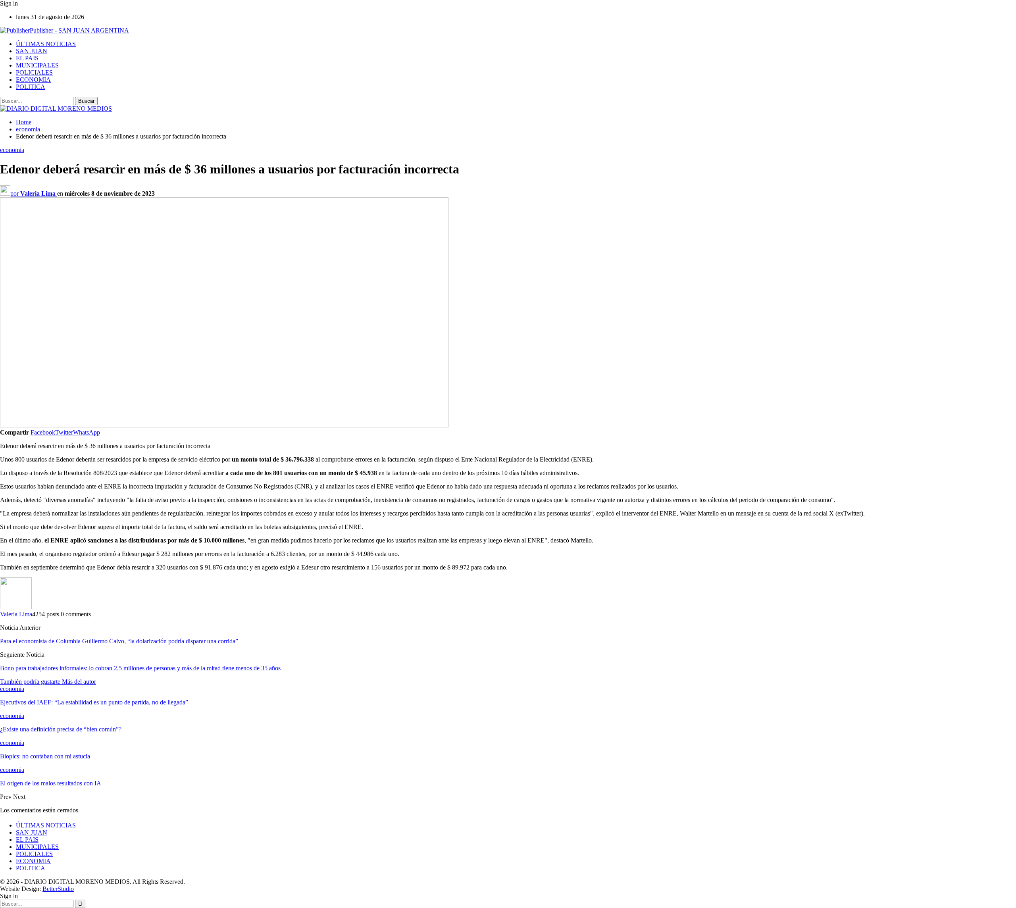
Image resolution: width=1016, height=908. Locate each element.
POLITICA (30, 86)
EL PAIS (27, 58)
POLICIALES (34, 72)
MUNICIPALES (37, 65)
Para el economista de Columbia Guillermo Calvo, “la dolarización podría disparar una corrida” (119, 641)
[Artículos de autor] (16, 607)
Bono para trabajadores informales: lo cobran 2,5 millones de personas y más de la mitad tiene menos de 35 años (140, 668)
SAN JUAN (31, 51)
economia (12, 149)
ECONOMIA (33, 79)
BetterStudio (58, 888)
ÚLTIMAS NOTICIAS (46, 43)
